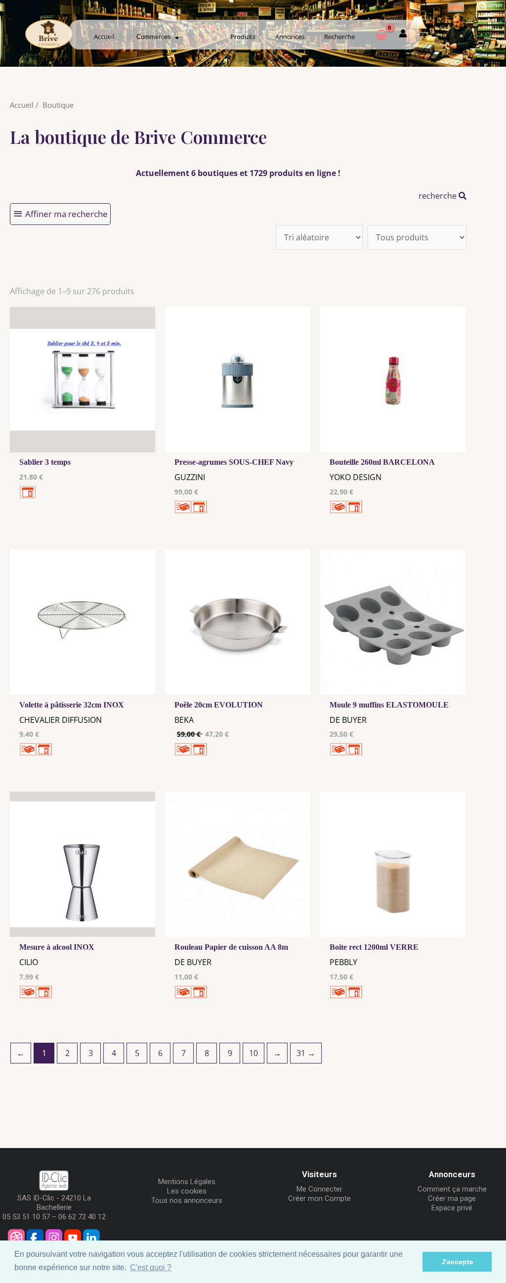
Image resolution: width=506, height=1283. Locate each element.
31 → (305, 1053)
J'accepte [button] (457, 1262)
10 (253, 1053)
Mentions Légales (186, 1181)
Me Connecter (319, 1189)
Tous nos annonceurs (186, 1200)
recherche (439, 195)
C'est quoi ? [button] (150, 1267)
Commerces (155, 37)
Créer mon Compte (319, 1198)
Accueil (104, 36)
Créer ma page (452, 1198)
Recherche (339, 36)
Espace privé (451, 1207)
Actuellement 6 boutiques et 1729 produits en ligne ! (238, 173)
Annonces (289, 36)
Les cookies (187, 1191)
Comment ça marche (452, 1189)
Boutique (58, 105)
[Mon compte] (403, 35)
